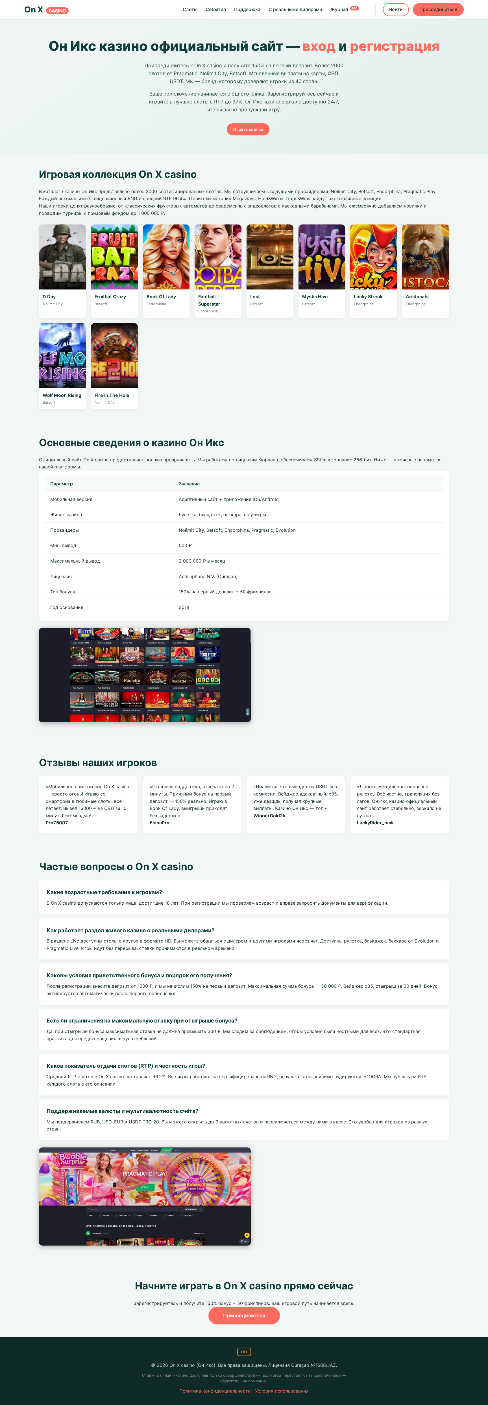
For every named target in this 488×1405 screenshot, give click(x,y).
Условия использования (282, 1391)
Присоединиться (438, 9)
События (216, 9)
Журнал (344, 9)
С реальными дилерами (295, 9)
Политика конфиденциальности (215, 1391)
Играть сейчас (248, 129)
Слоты (190, 9)
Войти (396, 9)
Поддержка (247, 9)
